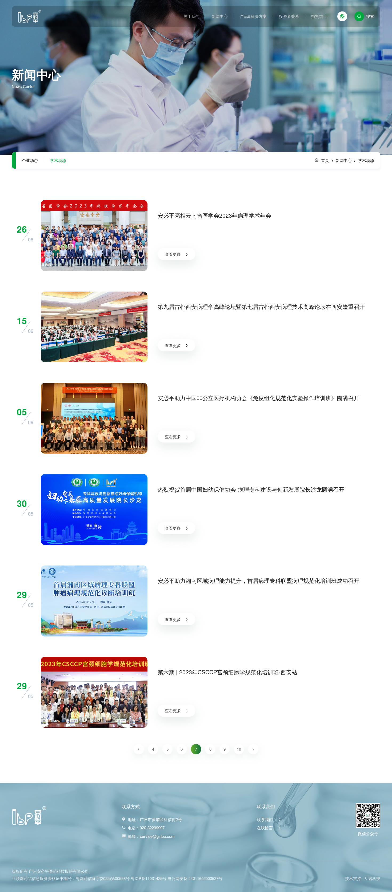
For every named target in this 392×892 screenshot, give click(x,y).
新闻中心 (220, 16)
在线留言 (265, 827)
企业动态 (30, 160)
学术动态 (58, 160)
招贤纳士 (319, 16)
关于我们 (191, 16)
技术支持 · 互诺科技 (362, 878)
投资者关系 (289, 16)
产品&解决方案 (253, 16)
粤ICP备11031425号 (148, 878)
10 (239, 749)
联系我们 (265, 819)
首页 (327, 160)
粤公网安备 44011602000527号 (194, 878)
